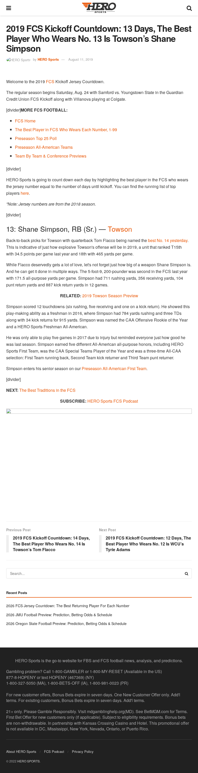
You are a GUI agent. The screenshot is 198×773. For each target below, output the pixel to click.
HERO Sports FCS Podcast (112, 401)
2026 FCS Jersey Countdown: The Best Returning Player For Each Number (67, 605)
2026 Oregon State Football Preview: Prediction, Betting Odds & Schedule (66, 623)
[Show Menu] (8, 7)
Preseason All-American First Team (114, 368)
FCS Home (25, 121)
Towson (120, 229)
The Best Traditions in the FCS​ (47, 390)
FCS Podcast (54, 751)
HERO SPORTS (28, 761)
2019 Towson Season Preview (110, 296)
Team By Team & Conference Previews (50, 156)
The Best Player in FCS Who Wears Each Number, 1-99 (66, 129)
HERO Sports (48, 59)
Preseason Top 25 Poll (36, 138)
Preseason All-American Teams (44, 147)
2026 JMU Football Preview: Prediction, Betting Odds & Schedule (59, 614)
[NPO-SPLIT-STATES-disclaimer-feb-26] (99, 461)
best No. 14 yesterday (167, 240)
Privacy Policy (83, 751)
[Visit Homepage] (99, 8)
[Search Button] (189, 7)
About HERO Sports (21, 751)
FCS (50, 81)
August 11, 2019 (80, 59)
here (25, 193)
